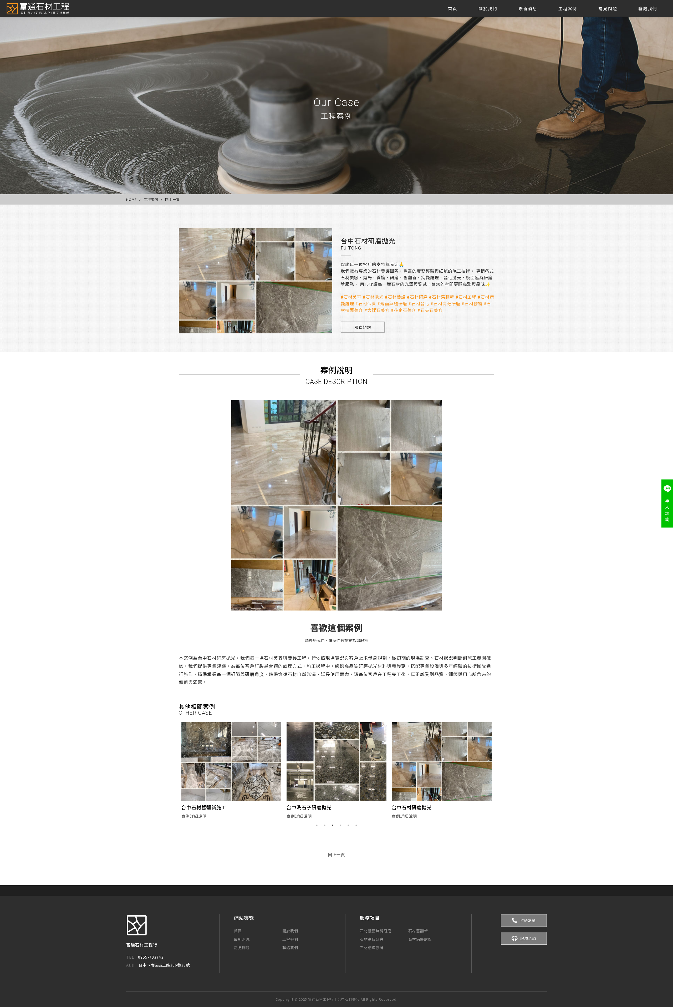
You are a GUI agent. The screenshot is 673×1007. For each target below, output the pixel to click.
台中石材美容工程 (412, 807)
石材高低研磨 (372, 939)
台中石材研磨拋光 (307, 807)
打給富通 (528, 920)
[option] (231, 771)
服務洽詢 (528, 938)
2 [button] (324, 825)
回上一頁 (172, 199)
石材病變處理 (420, 939)
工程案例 (567, 8)
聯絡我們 (647, 8)
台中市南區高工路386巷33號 (158, 965)
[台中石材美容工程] (442, 761)
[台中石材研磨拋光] (336, 761)
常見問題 (607, 8)
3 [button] (332, 825)
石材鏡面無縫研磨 (375, 930)
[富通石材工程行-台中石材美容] (37, 8)
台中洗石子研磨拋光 (203, 807)
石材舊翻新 (418, 930)
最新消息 (527, 8)
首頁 (452, 8)
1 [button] (316, 825)
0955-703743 (145, 957)
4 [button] (340, 825)
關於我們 (487, 8)
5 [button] (348, 825)
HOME (131, 199)
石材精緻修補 (372, 947)
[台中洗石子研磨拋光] (231, 761)
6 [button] (356, 825)
